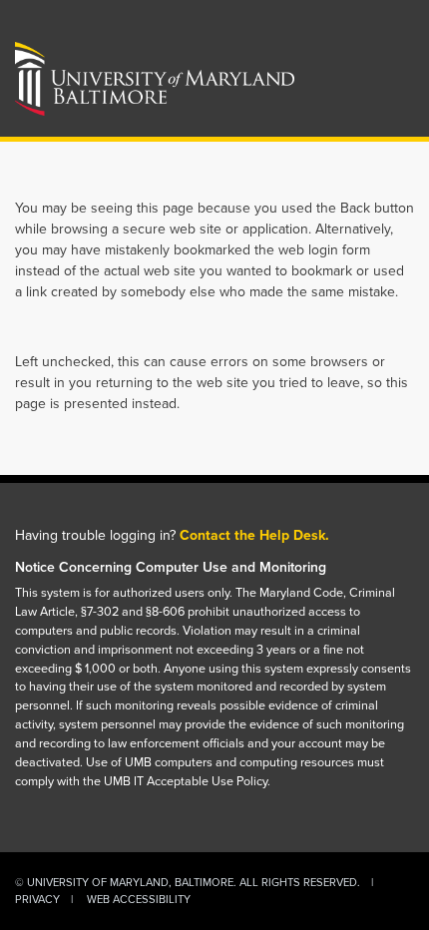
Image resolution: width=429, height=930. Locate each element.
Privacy (37, 899)
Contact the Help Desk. (254, 535)
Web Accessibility (139, 899)
